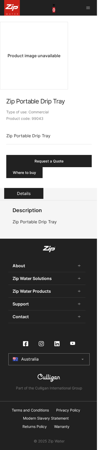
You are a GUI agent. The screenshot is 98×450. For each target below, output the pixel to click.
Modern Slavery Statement (46, 418)
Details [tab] (24, 193)
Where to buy (24, 172)
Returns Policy (34, 427)
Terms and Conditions (30, 410)
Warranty (62, 427)
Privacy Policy (68, 410)
